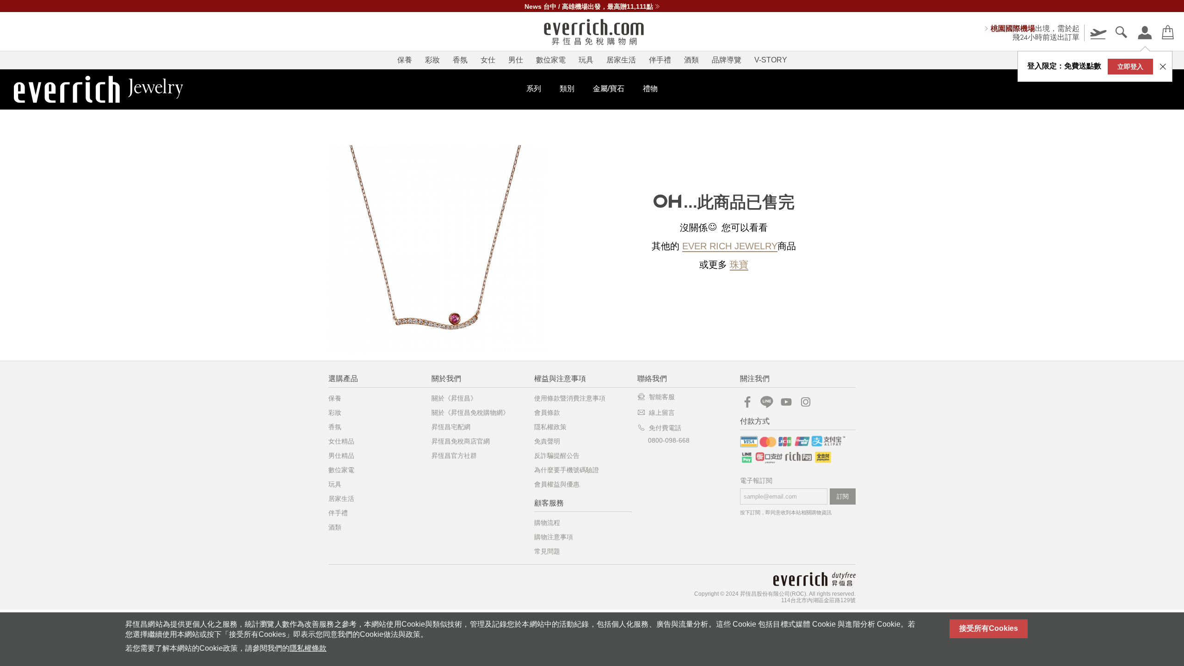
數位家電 (551, 60)
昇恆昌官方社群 (454, 455)
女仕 (488, 60)
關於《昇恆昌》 (454, 398)
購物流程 (547, 522)
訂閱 (843, 496)
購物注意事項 (553, 537)
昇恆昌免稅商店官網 (461, 441)
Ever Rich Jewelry (729, 246)
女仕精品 (341, 441)
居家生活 (621, 60)
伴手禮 (660, 60)
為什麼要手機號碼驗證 (566, 470)
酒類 (691, 60)
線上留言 (662, 412)
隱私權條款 (308, 648)
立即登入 (1130, 66)
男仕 (515, 60)
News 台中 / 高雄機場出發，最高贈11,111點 (588, 6)
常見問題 (547, 551)
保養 (404, 60)
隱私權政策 (550, 427)
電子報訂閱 (756, 480)
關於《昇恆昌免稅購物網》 (470, 412)
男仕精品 (341, 455)
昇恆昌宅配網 (451, 427)
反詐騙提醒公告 (557, 455)
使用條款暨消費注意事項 (569, 398)
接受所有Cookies (988, 628)
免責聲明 (547, 441)
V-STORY (770, 60)
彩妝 (432, 60)
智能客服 (662, 397)
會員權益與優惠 (557, 484)
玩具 (586, 60)
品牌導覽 (726, 60)
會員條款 (547, 412)
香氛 (460, 60)
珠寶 (739, 264)
